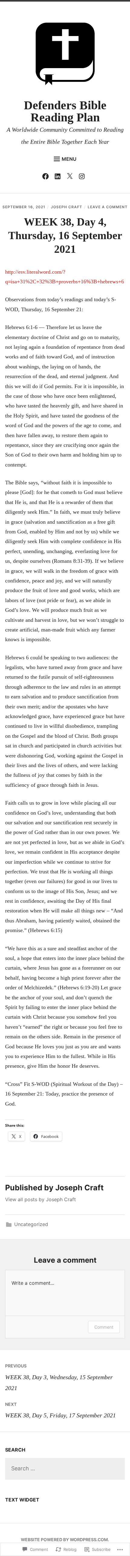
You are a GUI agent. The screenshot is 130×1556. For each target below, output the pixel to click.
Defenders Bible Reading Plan (65, 111)
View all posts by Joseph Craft (40, 1199)
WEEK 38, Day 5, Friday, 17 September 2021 (60, 1410)
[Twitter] (71, 178)
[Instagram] (83, 178)
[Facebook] (47, 178)
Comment (103, 1327)
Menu (69, 159)
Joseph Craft (66, 207)
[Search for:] (65, 1468)
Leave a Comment (108, 207)
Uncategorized (31, 1224)
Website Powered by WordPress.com (64, 1539)
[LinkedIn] (59, 178)
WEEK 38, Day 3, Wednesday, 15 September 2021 (59, 1377)
